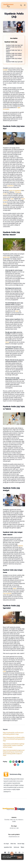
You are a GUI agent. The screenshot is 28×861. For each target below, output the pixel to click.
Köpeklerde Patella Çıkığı (11, 42)
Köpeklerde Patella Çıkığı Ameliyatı (14, 53)
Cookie (11, 856)
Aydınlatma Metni (8, 847)
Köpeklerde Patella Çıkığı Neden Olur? (14, 45)
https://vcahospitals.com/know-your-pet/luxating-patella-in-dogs (13, 733)
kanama (20, 545)
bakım (14, 588)
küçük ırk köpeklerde (15, 190)
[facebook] (16, 761)
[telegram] (18, 764)
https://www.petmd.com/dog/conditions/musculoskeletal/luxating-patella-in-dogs (14, 739)
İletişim (22, 847)
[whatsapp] (10, 761)
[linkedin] (22, 761)
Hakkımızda (16, 847)
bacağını (5, 70)
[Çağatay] (19, 809)
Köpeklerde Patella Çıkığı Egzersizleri (14, 61)
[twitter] (19, 761)
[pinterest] (15, 764)
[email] (13, 761)
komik (7, 342)
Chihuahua (18, 192)
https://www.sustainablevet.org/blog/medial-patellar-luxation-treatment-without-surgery (13, 745)
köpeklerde (10, 186)
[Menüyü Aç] (25, 5)
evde (4, 671)
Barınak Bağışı (21, 843)
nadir (12, 199)
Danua (5, 203)
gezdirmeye (6, 257)
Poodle (5, 194)
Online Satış (13, 843)
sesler (17, 311)
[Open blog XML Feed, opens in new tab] (23, 852)
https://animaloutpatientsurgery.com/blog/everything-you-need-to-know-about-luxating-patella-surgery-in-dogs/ (13, 752)
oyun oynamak (7, 593)
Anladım (19, 857)
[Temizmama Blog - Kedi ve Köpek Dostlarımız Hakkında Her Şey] (8, 809)
